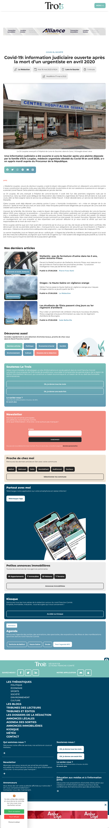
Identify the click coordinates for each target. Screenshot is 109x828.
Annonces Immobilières (24, 725)
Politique (16, 685)
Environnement (13, 296)
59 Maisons (47, 576)
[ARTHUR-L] (54, 814)
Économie (16, 688)
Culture (15, 700)
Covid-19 (50, 52)
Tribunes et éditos (20, 711)
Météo (11, 733)
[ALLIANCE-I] (54, 44)
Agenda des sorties (21, 722)
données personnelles (70, 446)
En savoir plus (11, 402)
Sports (15, 691)
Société (59, 52)
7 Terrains (60, 576)
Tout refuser (14, 817)
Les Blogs (13, 704)
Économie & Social (14, 272)
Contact (12, 736)
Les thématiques (19, 682)
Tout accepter (14, 811)
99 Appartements (16, 576)
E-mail (31, 429)
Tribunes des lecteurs (23, 707)
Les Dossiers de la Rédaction (28, 715)
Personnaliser (14, 822)
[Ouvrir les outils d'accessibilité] (106, 660)
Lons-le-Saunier (72, 69)
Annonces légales (20, 718)
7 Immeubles (33, 576)
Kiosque (12, 729)
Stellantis (25, 272)
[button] (7, 170)
